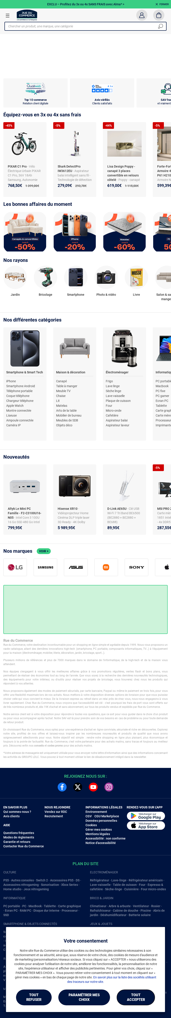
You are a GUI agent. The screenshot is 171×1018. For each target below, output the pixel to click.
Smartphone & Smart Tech (24, 372)
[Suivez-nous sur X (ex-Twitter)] (77, 787)
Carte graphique (69, 906)
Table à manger (66, 386)
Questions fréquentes (18, 833)
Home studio (12, 889)
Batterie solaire (140, 915)
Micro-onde (113, 410)
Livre (136, 294)
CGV (89, 816)
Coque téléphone (17, 396)
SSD (6, 915)
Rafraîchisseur (100, 910)
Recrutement (54, 816)
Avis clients (11, 816)
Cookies (91, 825)
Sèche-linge (113, 889)
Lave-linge (118, 880)
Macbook (162, 386)
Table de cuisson (125, 884)
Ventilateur (141, 906)
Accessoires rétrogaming (21, 884)
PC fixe (160, 391)
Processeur (70, 910)
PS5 (6, 880)
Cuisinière (131, 889)
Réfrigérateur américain (146, 880)
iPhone (11, 381)
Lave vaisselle (115, 396)
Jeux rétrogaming (36, 889)
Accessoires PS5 (61, 880)
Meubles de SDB (67, 420)
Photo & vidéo (106, 294)
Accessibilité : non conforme (106, 838)
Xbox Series (69, 884)
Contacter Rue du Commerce (23, 846)
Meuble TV (63, 391)
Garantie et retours (16, 842)
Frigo (109, 381)
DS (77, 880)
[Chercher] (160, 26)
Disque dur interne (46, 910)
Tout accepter (136, 997)
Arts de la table (66, 410)
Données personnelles (101, 820)
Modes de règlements (18, 837)
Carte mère (163, 415)
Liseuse (11, 415)
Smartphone (75, 294)
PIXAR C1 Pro (17, 166)
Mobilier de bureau (68, 415)
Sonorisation (50, 884)
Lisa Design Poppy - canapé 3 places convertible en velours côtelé (123, 173)
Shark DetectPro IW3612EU (69, 169)
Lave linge (113, 386)
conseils (39, 745)
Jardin (15, 294)
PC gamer (162, 396)
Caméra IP (13, 425)
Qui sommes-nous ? (17, 812)
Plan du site (85, 863)
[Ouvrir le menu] (7, 15)
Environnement (96, 812)
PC (24, 906)
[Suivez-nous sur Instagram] (108, 787)
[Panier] (159, 15)
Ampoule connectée (19, 420)
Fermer (164, 4)
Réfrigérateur (99, 880)
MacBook (35, 906)
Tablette (161, 405)
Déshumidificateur (113, 915)
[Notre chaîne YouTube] (93, 787)
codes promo (55, 745)
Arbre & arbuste (120, 906)
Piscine (145, 910)
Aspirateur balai (117, 420)
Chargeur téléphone (19, 401)
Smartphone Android (20, 386)
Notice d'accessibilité (101, 843)
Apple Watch (15, 405)
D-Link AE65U (117, 508)
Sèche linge (113, 391)
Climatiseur (98, 906)
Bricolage (45, 294)
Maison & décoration (70, 372)
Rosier (155, 906)
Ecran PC (162, 401)
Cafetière (112, 415)
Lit (58, 401)
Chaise (60, 396)
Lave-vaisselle (100, 884)
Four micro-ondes (153, 889)
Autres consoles (22, 880)
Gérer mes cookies (99, 829)
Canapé (61, 381)
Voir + (44, 551)
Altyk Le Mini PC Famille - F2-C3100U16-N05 (24, 513)
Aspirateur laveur (117, 425)
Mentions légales (98, 834)
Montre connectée (18, 410)
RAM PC (25, 910)
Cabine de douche (125, 910)
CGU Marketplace (106, 816)
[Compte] (141, 15)
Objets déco (64, 425)
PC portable (11, 906)
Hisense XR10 (68, 508)
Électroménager (117, 372)
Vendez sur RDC (56, 812)
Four (109, 405)
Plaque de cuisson (118, 401)
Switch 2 (42, 880)
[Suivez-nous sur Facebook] (62, 787)
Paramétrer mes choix (84, 997)
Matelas (61, 405)
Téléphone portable (19, 391)
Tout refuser (33, 997)
